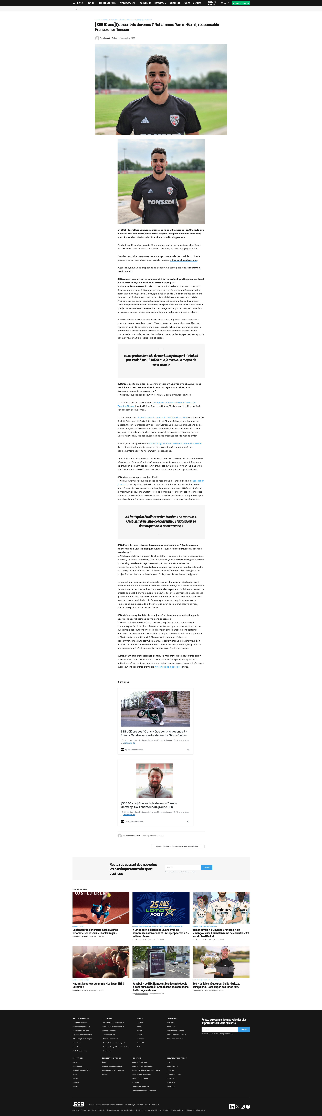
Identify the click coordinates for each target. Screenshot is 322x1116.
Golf (200, 980)
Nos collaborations (127, 1110)
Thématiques (172, 1018)
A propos (75, 1110)
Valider (206, 867)
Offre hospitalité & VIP (140, 1086)
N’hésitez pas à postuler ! (168, 666)
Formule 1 (140, 1039)
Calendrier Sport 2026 (81, 1027)
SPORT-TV (171, 1082)
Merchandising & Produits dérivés (115, 1047)
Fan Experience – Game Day (113, 1023)
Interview (104, 20)
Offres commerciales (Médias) (144, 1090)
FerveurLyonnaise (174, 1074)
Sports (140, 1018)
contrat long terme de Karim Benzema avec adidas (175, 443)
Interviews (76, 1043)
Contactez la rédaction (152, 1110)
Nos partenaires (113, 1110)
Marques (75, 1062)
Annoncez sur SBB (241, 3)
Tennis (81, 926)
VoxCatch (170, 1070)
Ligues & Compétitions (81, 1070)
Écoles (104, 1062)
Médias (75, 1078)
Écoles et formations (80, 1031)
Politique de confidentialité (195, 1110)
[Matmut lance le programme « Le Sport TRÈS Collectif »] (101, 962)
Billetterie (170, 1023)
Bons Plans (76, 1047)
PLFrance (170, 1078)
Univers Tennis (172, 1066)
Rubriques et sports (80, 1023)
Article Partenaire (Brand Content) (146, 1070)
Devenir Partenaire (139, 1062)
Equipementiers (204, 926)
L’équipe (139, 1110)
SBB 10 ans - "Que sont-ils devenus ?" (139, 20)
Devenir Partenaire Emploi (142, 1066)
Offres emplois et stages (82, 1039)
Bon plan (135, 1082)
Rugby (139, 1027)
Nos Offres (136, 1058)
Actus (98, 20)
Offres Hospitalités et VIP (176, 1035)
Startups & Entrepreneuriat (113, 1027)
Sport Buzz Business (80, 1018)
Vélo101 (169, 1062)
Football (213, 926)
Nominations (107, 1051)
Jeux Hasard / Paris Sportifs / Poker (151, 926)
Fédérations (77, 1066)
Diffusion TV (171, 1027)
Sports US (140, 1043)
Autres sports (84, 980)
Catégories (107, 1018)
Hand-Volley (143, 980)
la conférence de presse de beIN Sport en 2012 (162, 417)
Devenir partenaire (98, 1110)
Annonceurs (85, 1110)
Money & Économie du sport (174, 926)
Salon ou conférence (140, 1078)
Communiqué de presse (141, 1074)
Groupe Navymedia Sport (177, 1058)
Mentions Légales (177, 1110)
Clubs (74, 1074)
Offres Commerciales (175, 1039)
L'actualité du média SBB (117, 20)
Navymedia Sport (136, 1105)
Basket (139, 1031)
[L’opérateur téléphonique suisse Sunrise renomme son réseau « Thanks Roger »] (101, 908)
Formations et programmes (113, 1070)
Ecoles (75, 1086)
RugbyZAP (171, 1086)
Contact (166, 1110)
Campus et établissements (112, 1066)
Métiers (105, 1074)
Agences (76, 1082)
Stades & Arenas (161, 980)
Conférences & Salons (175, 1031)
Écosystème (77, 1058)
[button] (74, 3)
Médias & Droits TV (110, 1039)
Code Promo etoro (79, 1051)
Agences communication (82, 1035)
